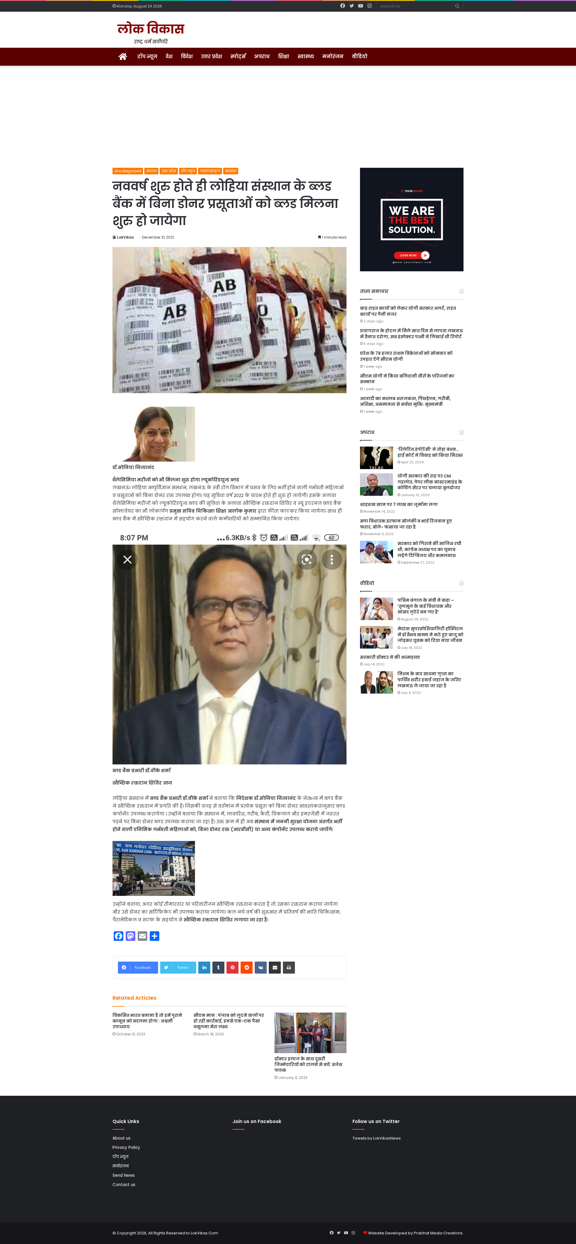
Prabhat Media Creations (438, 1233)
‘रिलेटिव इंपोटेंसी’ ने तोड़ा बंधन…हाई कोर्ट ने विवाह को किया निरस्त (430, 452)
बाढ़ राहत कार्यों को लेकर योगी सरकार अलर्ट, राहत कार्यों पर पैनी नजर (408, 311)
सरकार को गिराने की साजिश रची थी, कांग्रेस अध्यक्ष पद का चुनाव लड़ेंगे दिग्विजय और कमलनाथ (429, 549)
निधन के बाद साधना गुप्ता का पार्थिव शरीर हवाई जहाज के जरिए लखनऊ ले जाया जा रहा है (429, 679)
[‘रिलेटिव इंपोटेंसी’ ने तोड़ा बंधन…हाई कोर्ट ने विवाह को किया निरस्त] (376, 458)
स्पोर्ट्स (238, 56)
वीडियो (360, 56)
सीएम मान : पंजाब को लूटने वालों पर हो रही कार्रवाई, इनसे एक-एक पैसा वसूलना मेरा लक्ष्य (229, 1021)
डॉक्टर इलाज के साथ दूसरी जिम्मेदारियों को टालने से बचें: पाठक (308, 1064)
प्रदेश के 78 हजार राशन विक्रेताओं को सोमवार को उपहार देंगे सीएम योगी (406, 356)
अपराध (262, 56)
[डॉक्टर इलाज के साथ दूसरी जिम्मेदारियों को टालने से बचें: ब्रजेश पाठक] (310, 1033)
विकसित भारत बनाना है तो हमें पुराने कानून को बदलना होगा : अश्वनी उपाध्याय (147, 1021)
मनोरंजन (333, 56)
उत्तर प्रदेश (211, 56)
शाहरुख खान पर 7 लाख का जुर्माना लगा (399, 505)
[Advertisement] (288, 117)
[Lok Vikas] (149, 32)
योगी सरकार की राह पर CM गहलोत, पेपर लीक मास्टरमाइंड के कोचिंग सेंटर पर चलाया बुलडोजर (430, 482)
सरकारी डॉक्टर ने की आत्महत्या (390, 657)
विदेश (187, 56)
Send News (123, 1175)
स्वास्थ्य (306, 56)
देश (169, 56)
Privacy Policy (126, 1147)
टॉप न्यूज (147, 56)
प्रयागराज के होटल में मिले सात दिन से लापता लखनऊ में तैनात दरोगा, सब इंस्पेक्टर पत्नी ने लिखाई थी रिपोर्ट (411, 334)
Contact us (123, 1185)
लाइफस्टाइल (210, 170)
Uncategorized (127, 170)
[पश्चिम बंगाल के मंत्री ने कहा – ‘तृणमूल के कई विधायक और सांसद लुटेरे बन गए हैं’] (376, 609)
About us (121, 1138)
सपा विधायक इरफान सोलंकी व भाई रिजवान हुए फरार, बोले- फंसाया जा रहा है (406, 524)
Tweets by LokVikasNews (376, 1138)
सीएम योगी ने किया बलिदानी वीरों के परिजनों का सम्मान (407, 379)
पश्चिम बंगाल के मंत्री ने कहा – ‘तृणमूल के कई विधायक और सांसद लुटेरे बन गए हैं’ (426, 606)
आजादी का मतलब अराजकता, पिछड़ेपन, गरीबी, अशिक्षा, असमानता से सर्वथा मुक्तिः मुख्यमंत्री (405, 402)
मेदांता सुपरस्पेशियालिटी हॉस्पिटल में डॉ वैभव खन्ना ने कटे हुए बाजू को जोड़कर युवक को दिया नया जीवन (431, 634)
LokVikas (125, 237)
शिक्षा (283, 56)
